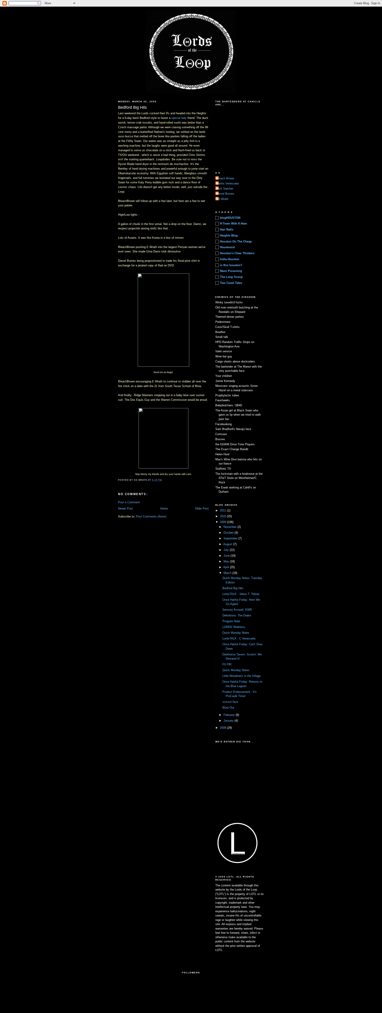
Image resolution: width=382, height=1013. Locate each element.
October (229, 532)
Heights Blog (229, 235)
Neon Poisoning (231, 271)
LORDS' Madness (233, 627)
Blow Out (228, 707)
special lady (179, 118)
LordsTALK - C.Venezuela (238, 638)
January (229, 720)
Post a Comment (129, 502)
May (226, 561)
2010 (223, 516)
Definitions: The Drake (236, 615)
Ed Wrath (222, 199)
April (226, 567)
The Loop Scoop (231, 277)
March (227, 573)
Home (164, 508)
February (229, 715)
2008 (223, 727)
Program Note (231, 621)
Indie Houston (229, 259)
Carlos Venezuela (227, 183)
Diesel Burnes (225, 193)
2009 (223, 522)
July (226, 550)
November (230, 527)
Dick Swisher (224, 188)
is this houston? (231, 265)
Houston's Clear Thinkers (237, 253)
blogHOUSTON (230, 217)
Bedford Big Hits (232, 588)
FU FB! (227, 664)
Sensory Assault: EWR (237, 609)
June (227, 555)
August (228, 544)
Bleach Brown (225, 178)
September (230, 538)
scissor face (230, 701)
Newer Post (125, 508)
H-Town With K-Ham (233, 223)
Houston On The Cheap (236, 241)
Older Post (202, 508)
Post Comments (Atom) (151, 516)
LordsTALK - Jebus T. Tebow (240, 594)
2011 (223, 510)
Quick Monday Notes (235, 632)
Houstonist (227, 247)
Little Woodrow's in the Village (241, 676)
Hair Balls (226, 229)
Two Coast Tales (231, 283)
